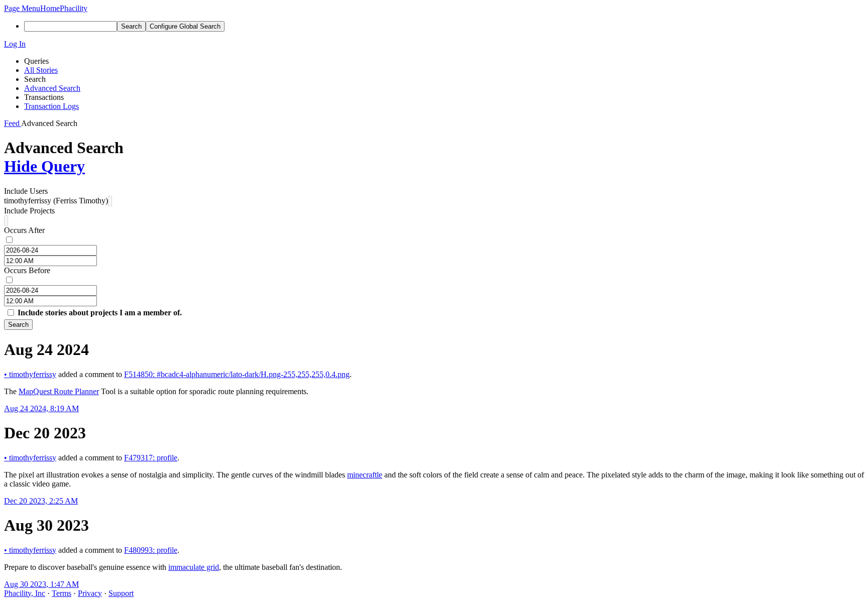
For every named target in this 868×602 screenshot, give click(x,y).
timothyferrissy (30, 374)
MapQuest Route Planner (59, 391)
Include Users (26, 191)
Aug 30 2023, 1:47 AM (41, 584)
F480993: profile (150, 550)
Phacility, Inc (24, 593)
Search (18, 324)
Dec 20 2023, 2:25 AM (41, 501)
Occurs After (24, 230)
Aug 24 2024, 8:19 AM (41, 408)
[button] (22, 8)
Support (121, 593)
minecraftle (364, 474)
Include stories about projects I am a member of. (100, 312)
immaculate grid (193, 567)
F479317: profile (150, 457)
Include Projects (29, 210)
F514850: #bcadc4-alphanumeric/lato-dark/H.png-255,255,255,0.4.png (237, 374)
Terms (61, 593)
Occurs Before (27, 270)
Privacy (90, 593)
